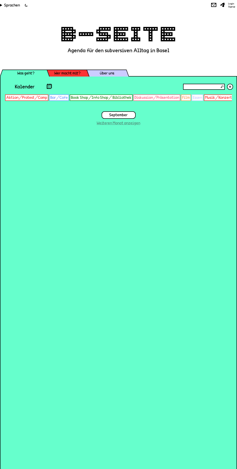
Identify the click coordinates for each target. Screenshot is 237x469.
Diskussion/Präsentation (156, 98)
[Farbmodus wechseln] (26, 5)
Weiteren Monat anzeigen (118, 123)
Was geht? (25, 73)
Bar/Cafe (59, 98)
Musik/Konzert (218, 98)
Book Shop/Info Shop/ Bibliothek (101, 98)
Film (186, 98)
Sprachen (12, 5)
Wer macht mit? (67, 73)
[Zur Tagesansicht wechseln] (49, 86)
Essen (197, 98)
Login (231, 4)
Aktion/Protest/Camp (26, 98)
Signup (231, 7)
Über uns (107, 73)
